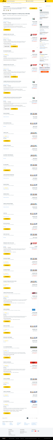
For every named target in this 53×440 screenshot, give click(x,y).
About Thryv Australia (11, 438)
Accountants (18, 423)
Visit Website (7, 29)
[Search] (45, 1)
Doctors (18, 424)
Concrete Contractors (27, 423)
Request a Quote (7, 46)
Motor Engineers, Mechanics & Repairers (8, 19)
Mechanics (11, 423)
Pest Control (11, 424)
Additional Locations (34, 24)
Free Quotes (33, 8)
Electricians (3, 423)
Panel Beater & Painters (17, 293)
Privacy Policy (17, 438)
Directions (4, 21)
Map (4, 15)
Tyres (15, 35)
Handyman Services (34, 424)
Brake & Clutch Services (17, 19)
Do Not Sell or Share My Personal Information (31, 438)
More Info (7, 21)
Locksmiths (3, 424)
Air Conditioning (34, 423)
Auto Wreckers (26, 424)
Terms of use (22, 438)
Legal (38, 438)
